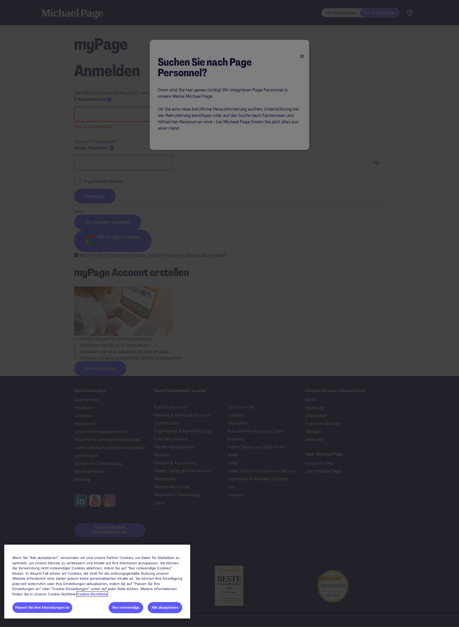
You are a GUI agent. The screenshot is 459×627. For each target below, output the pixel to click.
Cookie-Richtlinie (92, 594)
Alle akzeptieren (164, 607)
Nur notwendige (126, 607)
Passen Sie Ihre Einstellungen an (42, 607)
